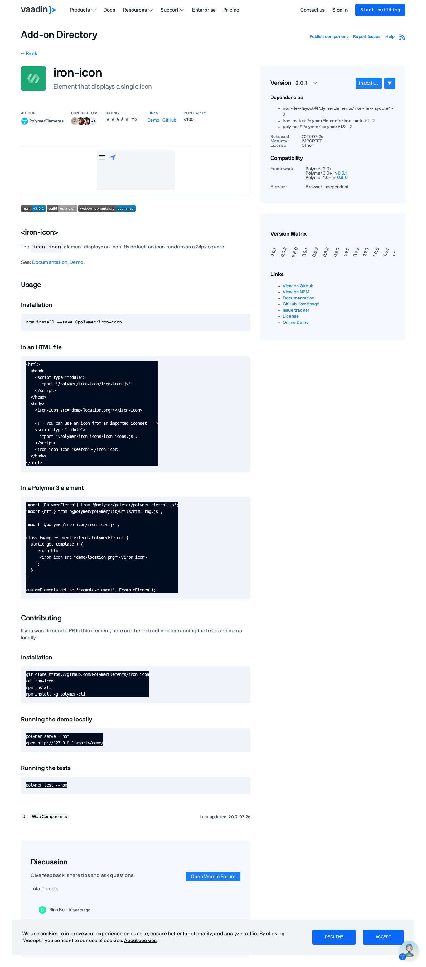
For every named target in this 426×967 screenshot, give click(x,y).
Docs (109, 9)
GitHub (169, 120)
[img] (24, 121)
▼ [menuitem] (389, 83)
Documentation (49, 262)
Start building (380, 10)
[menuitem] (369, 83)
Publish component (329, 37)
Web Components (49, 817)
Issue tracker (296, 310)
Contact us (312, 9)
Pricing (231, 9)
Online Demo (296, 322)
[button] (92, 121)
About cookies (140, 940)
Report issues (366, 37)
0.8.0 (342, 177)
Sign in (340, 9)
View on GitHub (298, 286)
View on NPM (296, 292)
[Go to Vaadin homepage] (38, 10)
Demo (153, 120)
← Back (29, 53)
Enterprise (204, 9)
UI (24, 817)
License (291, 316)
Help (390, 37)
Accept (383, 937)
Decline (334, 937)
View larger (136, 170)
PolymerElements (46, 121)
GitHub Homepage (301, 304)
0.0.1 (342, 173)
